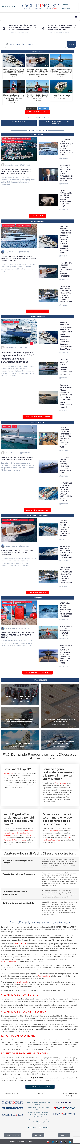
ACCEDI (65, 5)
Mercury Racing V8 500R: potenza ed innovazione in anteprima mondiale (20, 720)
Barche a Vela (6, 426)
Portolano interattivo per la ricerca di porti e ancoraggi (18, 833)
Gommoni (5, 520)
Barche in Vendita (21, 982)
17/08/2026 (64, 560)
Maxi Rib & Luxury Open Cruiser (19, 520)
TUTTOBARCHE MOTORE (48, 691)
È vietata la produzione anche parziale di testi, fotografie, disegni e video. (38, 1122)
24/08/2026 (64, 256)
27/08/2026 (64, 158)
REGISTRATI (66, 9)
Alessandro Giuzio (16, 32)
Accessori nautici (7, 602)
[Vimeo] (70, 1142)
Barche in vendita (19, 122)
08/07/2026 (64, 476)
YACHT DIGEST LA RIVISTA (19, 994)
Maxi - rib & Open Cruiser (37, 515)
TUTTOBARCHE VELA (62, 691)
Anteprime (45, 732)
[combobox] (35, 44)
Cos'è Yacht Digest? (17, 769)
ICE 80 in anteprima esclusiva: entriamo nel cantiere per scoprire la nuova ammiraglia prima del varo (65, 437)
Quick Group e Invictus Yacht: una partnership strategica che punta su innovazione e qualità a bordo (66, 654)
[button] (76, 16)
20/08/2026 (64, 539)
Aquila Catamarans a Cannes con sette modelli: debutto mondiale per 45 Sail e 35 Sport (23, 27)
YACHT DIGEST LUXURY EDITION (24, 1011)
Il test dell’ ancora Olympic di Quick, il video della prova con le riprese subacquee (66, 609)
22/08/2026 (64, 279)
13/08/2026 (26, 453)
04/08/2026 (64, 638)
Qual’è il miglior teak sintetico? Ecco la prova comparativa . (60, 720)
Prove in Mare (37, 221)
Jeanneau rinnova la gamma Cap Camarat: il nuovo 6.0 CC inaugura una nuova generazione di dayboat (62, 27)
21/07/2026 (64, 450)
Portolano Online (44, 976)
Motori (21, 686)
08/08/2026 (64, 619)
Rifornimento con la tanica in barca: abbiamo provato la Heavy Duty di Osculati (17, 635)
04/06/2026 (64, 504)
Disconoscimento (11, 1093)
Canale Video (37, 51)
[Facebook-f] (61, 1142)
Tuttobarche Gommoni (69, 688)
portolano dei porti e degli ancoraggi (56, 122)
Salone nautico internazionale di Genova (19, 138)
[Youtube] (48, 1142)
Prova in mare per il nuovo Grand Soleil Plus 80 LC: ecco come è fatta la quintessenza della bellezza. (66, 491)
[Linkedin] (53, 1142)
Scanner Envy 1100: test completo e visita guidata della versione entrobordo (66, 269)
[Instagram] (57, 1142)
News (4, 138)
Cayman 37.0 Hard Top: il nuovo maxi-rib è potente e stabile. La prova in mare (66, 551)
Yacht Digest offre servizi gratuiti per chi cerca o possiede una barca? (19, 819)
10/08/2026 (64, 305)
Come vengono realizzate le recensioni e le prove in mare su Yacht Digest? (58, 773)
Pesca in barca (46, 688)
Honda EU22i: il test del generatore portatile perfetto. (66, 630)
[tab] (20, 767)
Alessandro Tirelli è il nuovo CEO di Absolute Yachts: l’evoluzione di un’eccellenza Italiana (66, 172)
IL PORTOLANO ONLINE (18, 1035)
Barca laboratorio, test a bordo (23, 602)
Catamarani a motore (8, 225)
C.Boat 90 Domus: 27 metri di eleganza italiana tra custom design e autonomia (66, 367)
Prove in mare (26, 225)
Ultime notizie (37, 134)
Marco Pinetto (57, 724)
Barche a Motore (7, 322)
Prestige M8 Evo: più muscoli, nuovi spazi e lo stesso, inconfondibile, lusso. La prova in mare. (18, 258)
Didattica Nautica (13, 732)
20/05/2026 (64, 666)
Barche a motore (37, 317)
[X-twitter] (65, 1142)
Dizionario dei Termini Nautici (15, 840)
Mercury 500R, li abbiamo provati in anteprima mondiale (20, 697)
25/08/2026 (26, 347)
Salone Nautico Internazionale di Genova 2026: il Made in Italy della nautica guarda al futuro (16, 171)
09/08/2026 (25, 628)
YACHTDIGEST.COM (8, 961)
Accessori (37, 598)
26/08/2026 (64, 184)
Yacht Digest (8, 773)
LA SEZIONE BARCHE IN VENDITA (24, 1053)
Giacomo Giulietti (17, 746)
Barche (4, 732)
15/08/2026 (64, 378)
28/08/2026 (26, 165)
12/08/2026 (64, 410)
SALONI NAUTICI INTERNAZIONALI (12, 141)
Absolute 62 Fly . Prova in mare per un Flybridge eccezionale (60, 742)
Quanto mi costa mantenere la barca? (20, 743)
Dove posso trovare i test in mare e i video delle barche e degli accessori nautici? (57, 819)
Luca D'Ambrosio (11, 252)
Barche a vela (37, 422)
